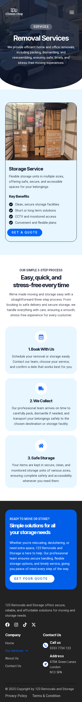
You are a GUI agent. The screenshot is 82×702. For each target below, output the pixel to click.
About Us (12, 658)
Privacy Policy (16, 696)
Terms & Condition (46, 696)
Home (9, 643)
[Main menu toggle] (72, 12)
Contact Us (13, 666)
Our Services (14, 651)
